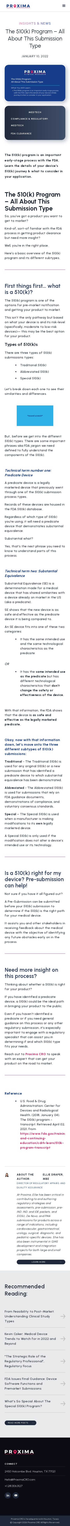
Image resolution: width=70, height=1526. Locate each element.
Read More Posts (18, 1422)
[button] (64, 6)
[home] (17, 6)
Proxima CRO (35, 1054)
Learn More (39, 1262)
